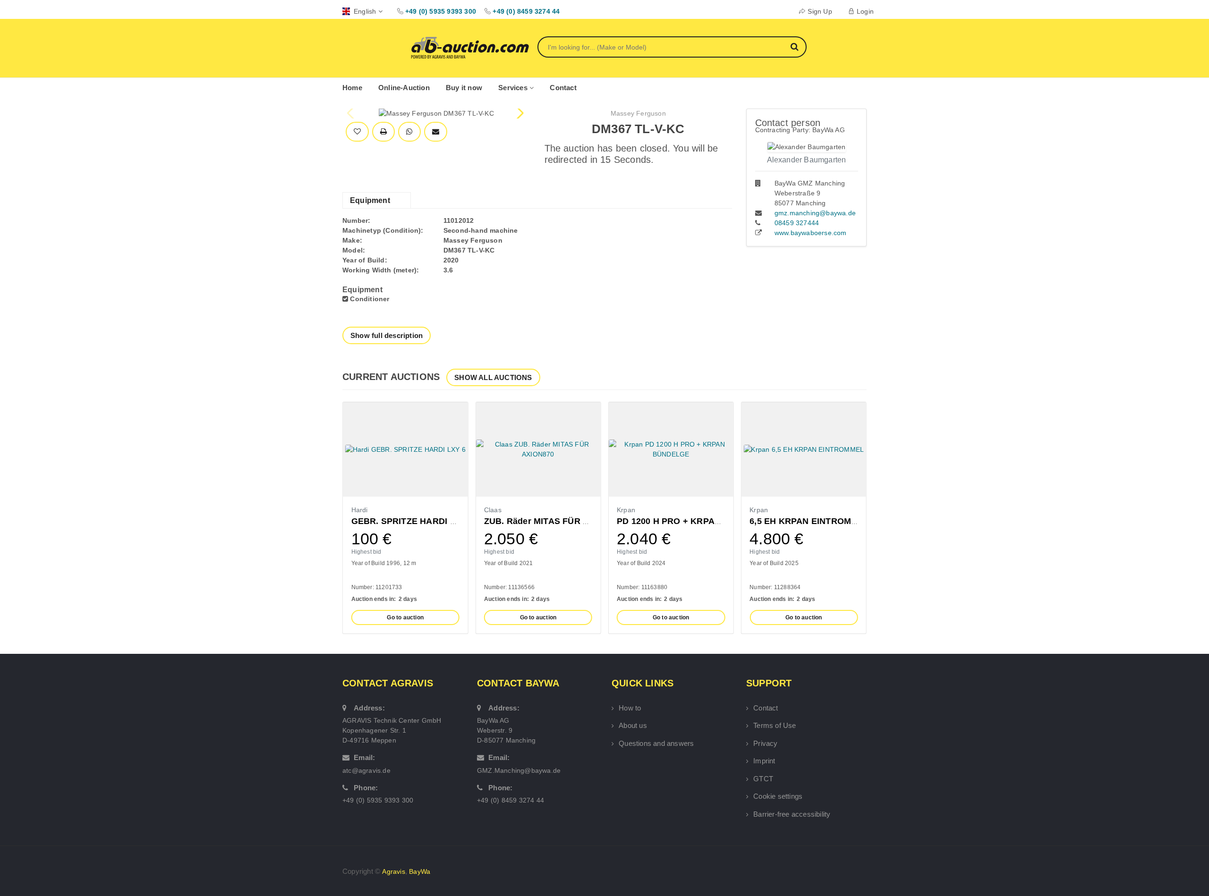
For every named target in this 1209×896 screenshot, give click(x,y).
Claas (493, 510)
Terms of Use (774, 725)
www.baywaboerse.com (811, 233)
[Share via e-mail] (435, 132)
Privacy (765, 743)
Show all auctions (493, 377)
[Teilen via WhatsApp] (409, 132)
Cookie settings (777, 796)
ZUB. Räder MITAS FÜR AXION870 (554, 521)
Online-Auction (404, 88)
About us (633, 725)
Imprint (764, 761)
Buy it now (464, 88)
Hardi (359, 510)
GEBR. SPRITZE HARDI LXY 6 (412, 521)
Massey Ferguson (638, 113)
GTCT (763, 779)
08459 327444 (797, 223)
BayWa (419, 871)
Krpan (626, 510)
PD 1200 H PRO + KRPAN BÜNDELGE (694, 521)
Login (865, 11)
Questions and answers (656, 743)
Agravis (393, 871)
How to (630, 708)
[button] (519, 113)
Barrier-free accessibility (791, 814)
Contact (563, 88)
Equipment (370, 200)
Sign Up (820, 11)
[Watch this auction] (357, 132)
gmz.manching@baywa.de (815, 213)
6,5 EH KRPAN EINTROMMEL (809, 521)
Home (352, 88)
